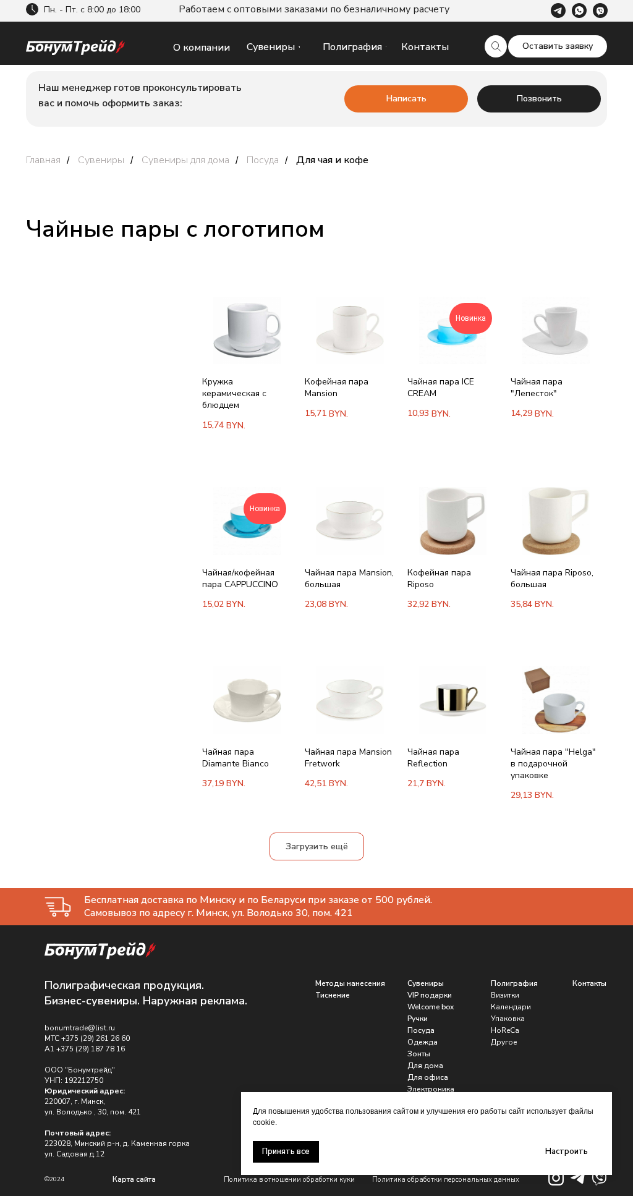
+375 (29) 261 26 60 (95, 1038)
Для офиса (427, 1077)
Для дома (425, 1066)
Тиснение (332, 995)
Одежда (422, 1042)
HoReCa (505, 1030)
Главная (43, 160)
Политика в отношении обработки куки (289, 1179)
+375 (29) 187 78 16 (90, 1049)
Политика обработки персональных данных (445, 1179)
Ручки (417, 1019)
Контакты (589, 983)
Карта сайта (134, 1179)
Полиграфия (514, 983)
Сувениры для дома (185, 160)
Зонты (418, 1054)
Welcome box (430, 1007)
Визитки (505, 995)
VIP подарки (429, 995)
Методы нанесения (350, 983)
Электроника (430, 1089)
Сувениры (101, 160)
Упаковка (508, 1019)
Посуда (263, 160)
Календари (511, 1007)
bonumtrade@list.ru (80, 1028)
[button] (557, 46)
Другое (504, 1042)
